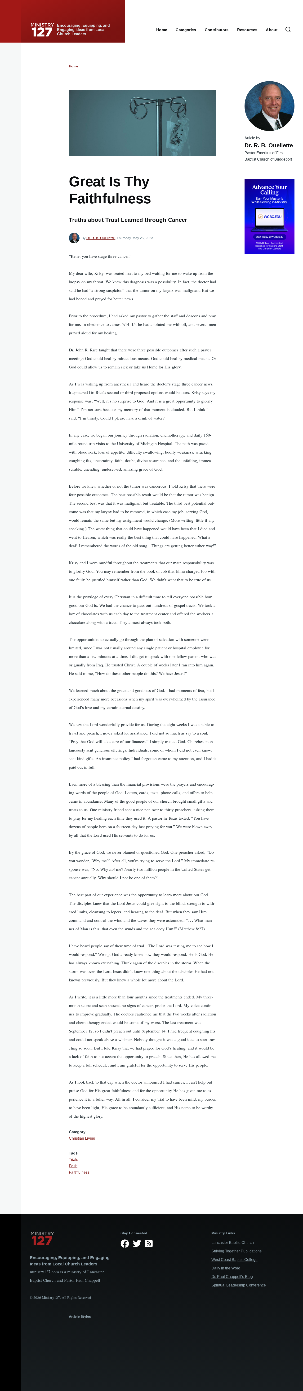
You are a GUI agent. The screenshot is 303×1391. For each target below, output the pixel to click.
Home (73, 66)
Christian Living (82, 1138)
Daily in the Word (225, 1268)
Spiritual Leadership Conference (238, 1285)
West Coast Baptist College (234, 1260)
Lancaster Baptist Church (232, 1243)
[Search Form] (288, 30)
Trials (73, 1160)
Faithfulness (79, 1172)
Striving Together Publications (236, 1251)
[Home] (71, 1238)
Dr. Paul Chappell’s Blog (232, 1277)
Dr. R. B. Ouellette (100, 238)
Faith (73, 1166)
